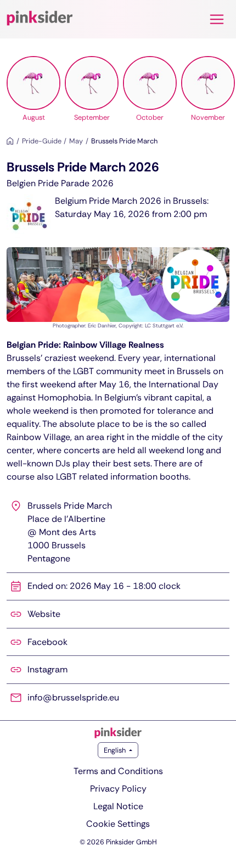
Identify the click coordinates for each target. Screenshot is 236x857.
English (115, 750)
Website (43, 614)
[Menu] (217, 19)
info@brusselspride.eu (73, 697)
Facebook (47, 642)
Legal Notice (118, 806)
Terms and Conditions (118, 771)
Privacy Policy (118, 788)
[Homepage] (10, 141)
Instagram (47, 669)
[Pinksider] (118, 733)
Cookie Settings (118, 824)
